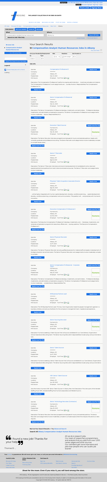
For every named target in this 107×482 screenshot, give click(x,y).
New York (53, 26)
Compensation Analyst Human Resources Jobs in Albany (63, 48)
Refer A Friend (72, 22)
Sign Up (42, 461)
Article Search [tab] (21, 29)
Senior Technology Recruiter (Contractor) (63, 401)
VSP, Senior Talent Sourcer (58, 375)
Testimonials (59, 461)
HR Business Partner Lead (58, 294)
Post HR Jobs (60, 22)
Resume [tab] (39, 29)
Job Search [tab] (9, 29)
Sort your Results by (35, 54)
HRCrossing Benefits (46, 463)
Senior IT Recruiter (56, 153)
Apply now (93, 69)
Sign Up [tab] (31, 29)
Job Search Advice (61, 463)
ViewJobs (64, 53)
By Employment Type (45, 54)
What (8, 32)
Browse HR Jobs (48, 22)
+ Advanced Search (92, 38)
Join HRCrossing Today (15, 53)
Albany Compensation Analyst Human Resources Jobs (59, 432)
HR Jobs (6, 26)
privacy (10, 454)
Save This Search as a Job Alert (16, 61)
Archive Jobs (91, 461)
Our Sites (8, 463)
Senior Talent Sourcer (57, 347)
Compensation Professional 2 (59, 69)
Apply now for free (93, 125)
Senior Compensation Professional (61, 97)
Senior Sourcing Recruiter (58, 320)
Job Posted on (76, 53)
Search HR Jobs (34, 22)
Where (49, 32)
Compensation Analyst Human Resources (35, 26)
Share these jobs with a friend (16, 69)
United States (81, 38)
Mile (54, 53)
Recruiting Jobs (27, 462)
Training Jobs (26, 464)
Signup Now (96, 8)
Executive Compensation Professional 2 (62, 209)
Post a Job (84, 8)
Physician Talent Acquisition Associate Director (65, 181)
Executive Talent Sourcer (58, 125)
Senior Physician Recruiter (58, 237)
